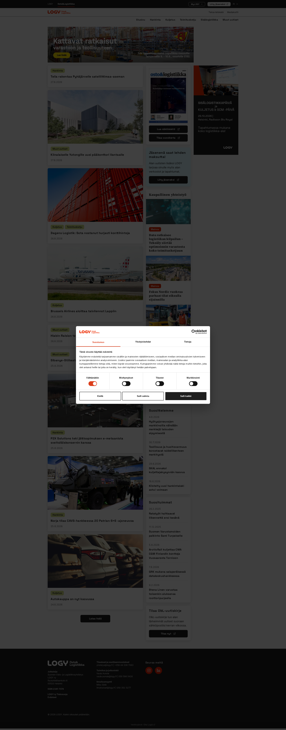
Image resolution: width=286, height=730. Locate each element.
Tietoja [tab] (187, 341)
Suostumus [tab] (98, 342)
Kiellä (100, 396)
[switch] (126, 383)
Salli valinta (143, 396)
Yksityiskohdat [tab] (143, 341)
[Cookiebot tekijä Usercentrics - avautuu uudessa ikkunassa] (194, 332)
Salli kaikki (185, 396)
